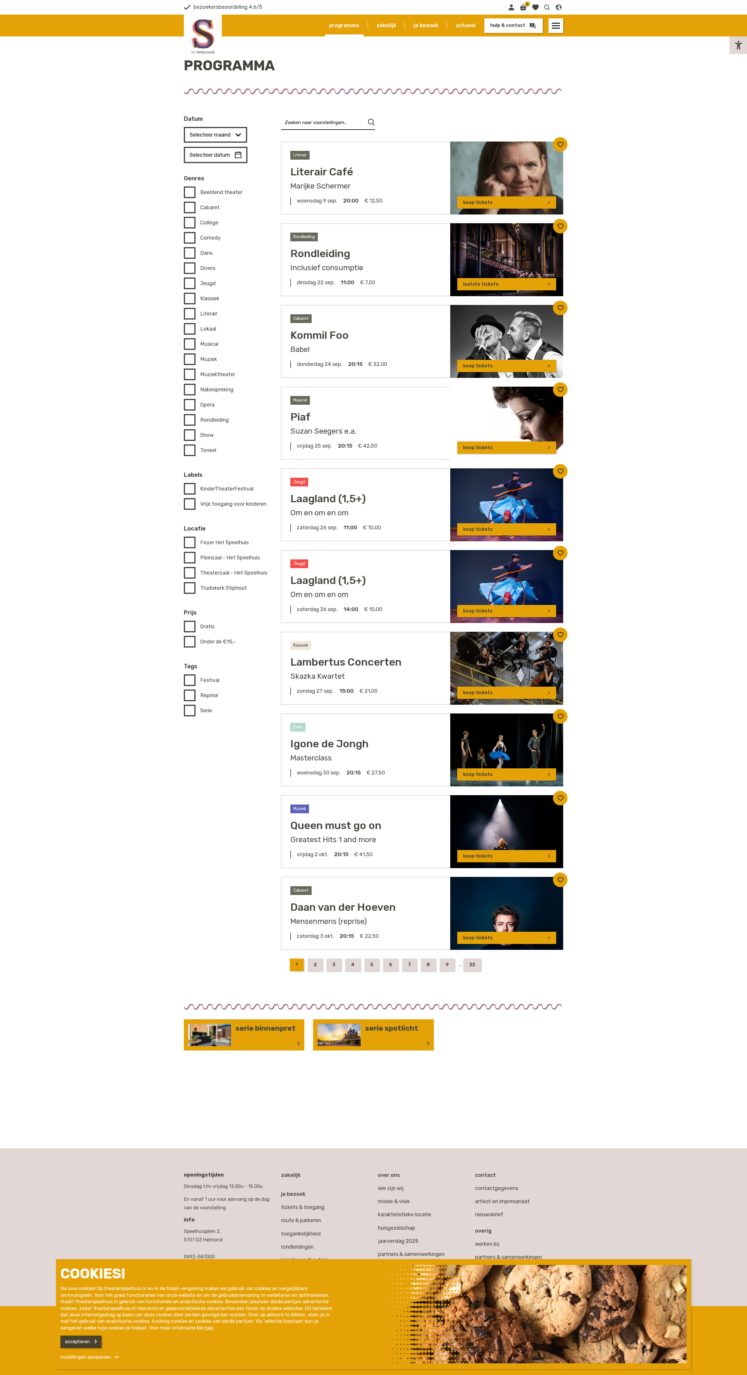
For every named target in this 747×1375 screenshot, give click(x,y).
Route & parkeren (301, 1220)
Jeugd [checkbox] (208, 283)
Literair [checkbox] (208, 313)
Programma (344, 25)
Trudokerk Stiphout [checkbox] (223, 588)
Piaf (300, 417)
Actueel (466, 25)
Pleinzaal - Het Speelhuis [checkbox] (230, 557)
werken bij (487, 1244)
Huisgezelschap (396, 1228)
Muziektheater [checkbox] (217, 374)
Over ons (389, 1175)
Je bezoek (426, 25)
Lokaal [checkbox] (208, 329)
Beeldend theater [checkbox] (221, 192)
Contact (485, 1175)
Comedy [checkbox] (210, 238)
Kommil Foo (319, 335)
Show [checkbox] (207, 435)
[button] (547, 7)
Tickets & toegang (302, 1207)
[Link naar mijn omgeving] (511, 7)
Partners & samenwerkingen (411, 1254)
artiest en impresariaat (502, 1201)
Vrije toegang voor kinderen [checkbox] (233, 504)
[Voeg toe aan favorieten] (560, 144)
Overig (483, 1231)
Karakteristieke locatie (404, 1214)
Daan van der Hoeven (343, 907)
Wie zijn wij (391, 1188)
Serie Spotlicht (391, 1028)
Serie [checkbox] (206, 710)
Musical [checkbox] (209, 344)
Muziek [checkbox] (208, 359)
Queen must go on (335, 825)
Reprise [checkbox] (209, 695)
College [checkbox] (209, 222)
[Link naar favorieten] (535, 7)
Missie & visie (394, 1201)
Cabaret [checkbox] (210, 207)
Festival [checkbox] (209, 680)
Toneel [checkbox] (208, 450)
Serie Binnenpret (265, 1028)
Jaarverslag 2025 (398, 1241)
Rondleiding (320, 253)
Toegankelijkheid (301, 1234)
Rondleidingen (297, 1247)
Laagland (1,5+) (328, 498)
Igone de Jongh (329, 743)
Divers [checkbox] (207, 268)
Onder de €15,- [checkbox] (217, 641)
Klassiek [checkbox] (209, 298)
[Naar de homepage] (203, 36)
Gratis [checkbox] (207, 626)
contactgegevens (496, 1188)
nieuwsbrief (489, 1214)
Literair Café (321, 171)
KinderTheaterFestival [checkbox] (227, 489)
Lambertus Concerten (346, 662)
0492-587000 (199, 1256)
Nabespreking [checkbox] (216, 389)
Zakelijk (386, 25)
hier (209, 1328)
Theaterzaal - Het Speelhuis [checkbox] (233, 573)
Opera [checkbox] (207, 405)
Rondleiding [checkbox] (214, 420)
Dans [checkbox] (206, 253)
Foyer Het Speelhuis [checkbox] (224, 542)
